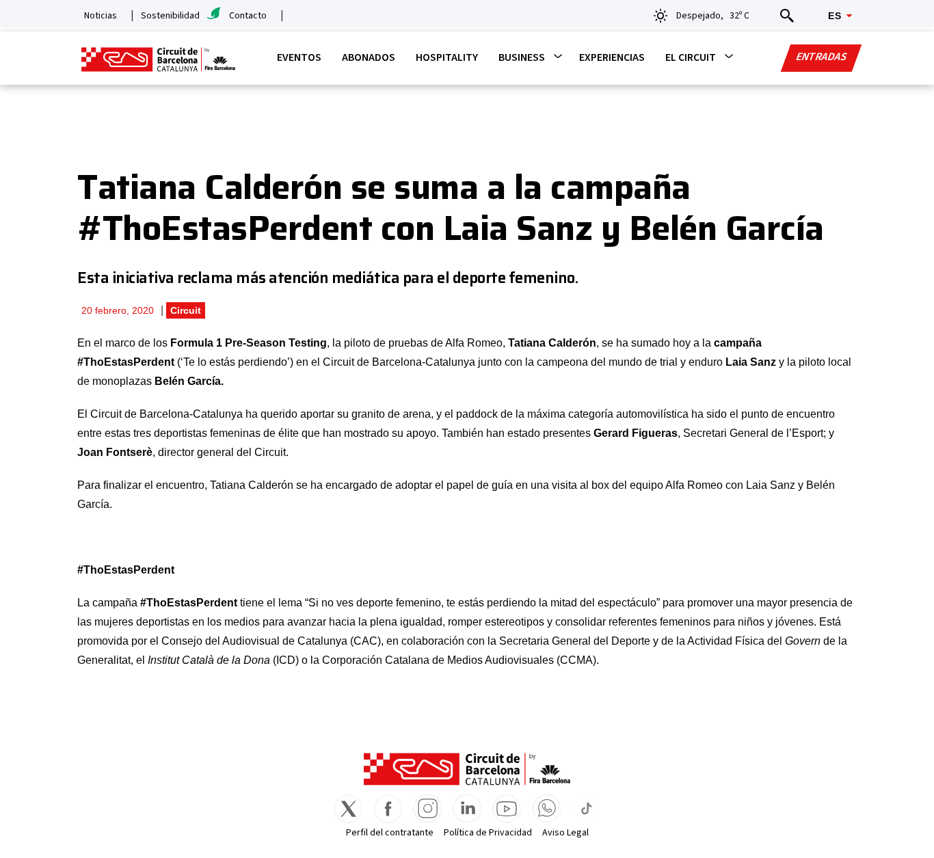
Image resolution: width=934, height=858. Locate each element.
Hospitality (447, 57)
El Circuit (690, 57)
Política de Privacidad (488, 833)
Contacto (248, 16)
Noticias (100, 16)
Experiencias (612, 57)
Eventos (299, 57)
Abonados (368, 57)
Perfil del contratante (389, 833)
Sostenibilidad (170, 16)
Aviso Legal (565, 833)
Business (521, 57)
